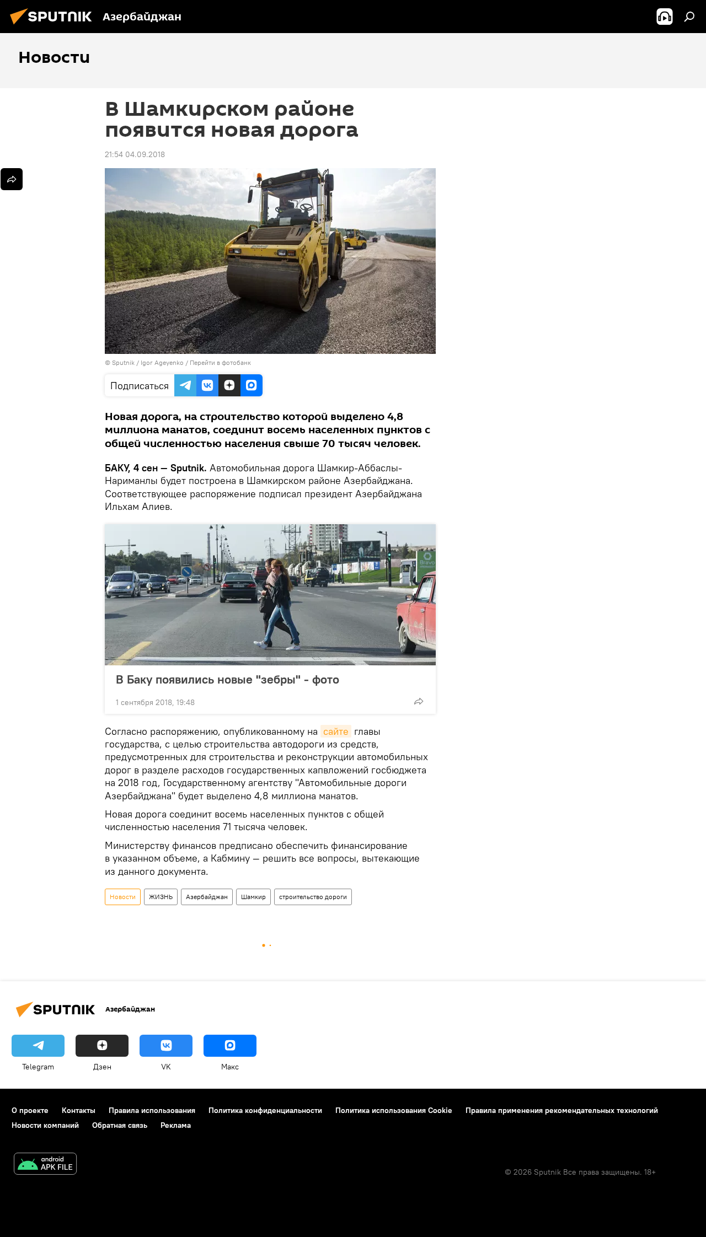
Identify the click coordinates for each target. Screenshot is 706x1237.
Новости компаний (45, 1125)
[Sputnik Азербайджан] (54, 26)
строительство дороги (313, 896)
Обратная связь (119, 1125)
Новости (123, 896)
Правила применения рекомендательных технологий (562, 1110)
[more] (419, 701)
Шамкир (253, 896)
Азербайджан (207, 896)
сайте (336, 731)
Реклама (176, 1125)
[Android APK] (45, 1165)
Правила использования (152, 1110)
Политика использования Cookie (393, 1110)
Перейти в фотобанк (220, 362)
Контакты (78, 1110)
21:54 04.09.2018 (135, 154)
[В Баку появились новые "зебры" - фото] (270, 594)
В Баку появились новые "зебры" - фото (227, 679)
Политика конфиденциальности (265, 1110)
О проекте (30, 1110)
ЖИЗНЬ (161, 896)
